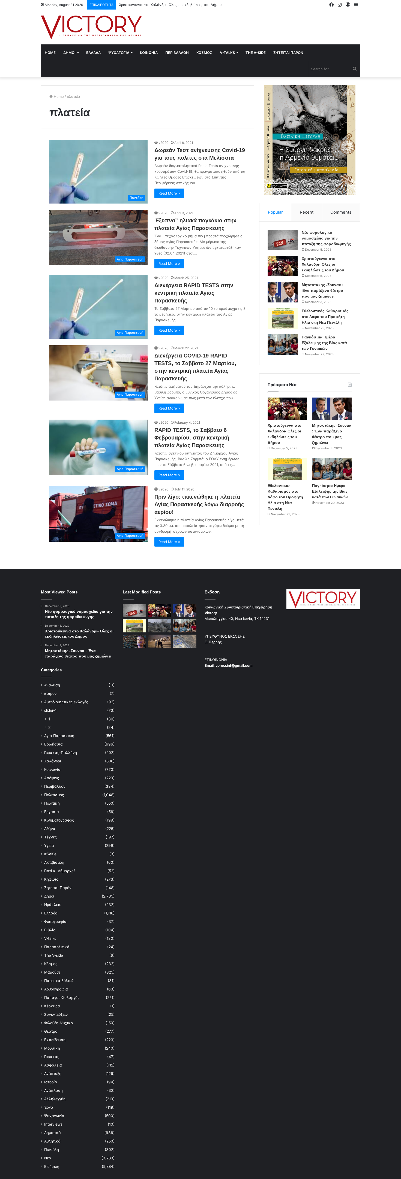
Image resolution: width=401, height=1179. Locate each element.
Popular (275, 212)
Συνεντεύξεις (56, 1014)
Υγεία (49, 845)
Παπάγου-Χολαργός (61, 997)
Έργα (48, 1107)
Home (50, 52)
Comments (340, 212)
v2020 (163, 143)
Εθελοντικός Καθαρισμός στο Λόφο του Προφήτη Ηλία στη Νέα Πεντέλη (325, 317)
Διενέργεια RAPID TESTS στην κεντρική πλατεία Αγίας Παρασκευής (193, 293)
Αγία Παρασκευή (59, 736)
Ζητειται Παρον (288, 52)
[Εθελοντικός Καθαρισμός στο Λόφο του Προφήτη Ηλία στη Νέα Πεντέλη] (283, 318)
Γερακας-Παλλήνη (60, 752)
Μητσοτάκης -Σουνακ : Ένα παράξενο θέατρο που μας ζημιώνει (173, 4)
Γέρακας (51, 1056)
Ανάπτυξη (52, 1073)
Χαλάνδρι (52, 761)
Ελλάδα (51, 913)
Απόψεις (51, 778)
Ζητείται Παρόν (57, 888)
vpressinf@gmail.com (234, 665)
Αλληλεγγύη (54, 1099)
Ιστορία (50, 1082)
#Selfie (50, 854)
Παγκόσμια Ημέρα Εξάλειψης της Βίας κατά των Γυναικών (324, 343)
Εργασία (51, 812)
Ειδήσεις (51, 1166)
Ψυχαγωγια (118, 52)
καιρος (50, 693)
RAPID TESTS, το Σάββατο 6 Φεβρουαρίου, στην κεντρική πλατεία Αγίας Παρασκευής (191, 437)
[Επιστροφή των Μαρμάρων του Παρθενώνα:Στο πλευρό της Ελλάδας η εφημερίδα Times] (159, 641)
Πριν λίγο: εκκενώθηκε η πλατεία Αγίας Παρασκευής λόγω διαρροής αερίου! (199, 504)
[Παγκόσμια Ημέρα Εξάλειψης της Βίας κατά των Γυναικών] (283, 344)
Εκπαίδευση (54, 1040)
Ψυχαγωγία (54, 1116)
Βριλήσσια (53, 744)
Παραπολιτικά (57, 947)
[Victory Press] (91, 27)
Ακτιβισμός (54, 862)
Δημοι (69, 52)
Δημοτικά (52, 1132)
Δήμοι (49, 896)
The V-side (256, 52)
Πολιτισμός (54, 795)
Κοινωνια (149, 52)
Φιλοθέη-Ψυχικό (58, 1023)
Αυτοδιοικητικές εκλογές (66, 702)
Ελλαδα (93, 52)
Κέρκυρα (52, 1006)
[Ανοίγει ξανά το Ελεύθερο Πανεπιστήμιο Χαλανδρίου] (134, 641)
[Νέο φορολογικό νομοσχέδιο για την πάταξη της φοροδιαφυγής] (283, 240)
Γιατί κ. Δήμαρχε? (59, 871)
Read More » (169, 193)
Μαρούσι (52, 972)
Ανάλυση (52, 685)
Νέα (47, 1158)
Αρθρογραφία (56, 989)
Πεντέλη (51, 1149)
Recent (306, 212)
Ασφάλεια (53, 1065)
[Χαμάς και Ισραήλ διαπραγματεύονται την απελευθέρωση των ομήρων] (159, 625)
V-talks (227, 52)
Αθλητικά (52, 1141)
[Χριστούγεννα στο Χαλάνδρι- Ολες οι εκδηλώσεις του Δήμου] (283, 266)
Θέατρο (50, 1031)
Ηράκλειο (52, 904)
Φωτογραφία (55, 921)
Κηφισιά (51, 879)
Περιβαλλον (177, 52)
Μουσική (52, 1048)
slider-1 (50, 710)
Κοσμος (204, 52)
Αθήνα (49, 828)
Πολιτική (52, 803)
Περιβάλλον (54, 786)
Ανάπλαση (53, 1090)
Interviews (53, 1124)
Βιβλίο (49, 930)
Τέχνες (50, 837)
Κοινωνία (52, 769)
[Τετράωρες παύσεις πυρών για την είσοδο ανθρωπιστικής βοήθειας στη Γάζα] (184, 641)
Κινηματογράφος (59, 820)
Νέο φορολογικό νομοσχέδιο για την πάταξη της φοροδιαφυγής (326, 238)
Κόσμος (50, 964)
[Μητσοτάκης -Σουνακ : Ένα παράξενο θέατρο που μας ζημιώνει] (283, 292)
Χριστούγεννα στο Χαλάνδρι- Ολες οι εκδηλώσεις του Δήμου (323, 264)
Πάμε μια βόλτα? (59, 980)
